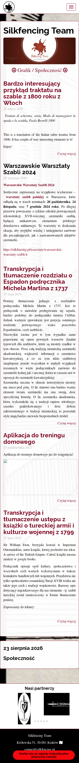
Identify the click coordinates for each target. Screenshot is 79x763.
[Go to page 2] (35, 721)
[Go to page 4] (41, 721)
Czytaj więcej (67, 153)
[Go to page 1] (32, 721)
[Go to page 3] (38, 721)
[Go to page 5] (44, 721)
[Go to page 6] (47, 721)
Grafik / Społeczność (39, 70)
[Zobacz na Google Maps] (61, 742)
